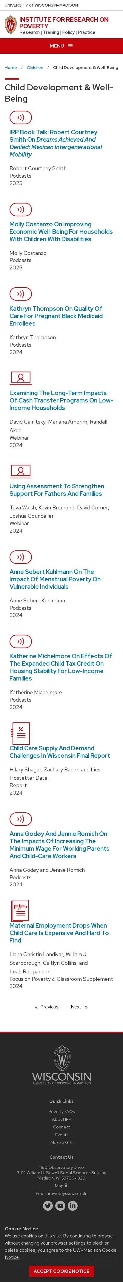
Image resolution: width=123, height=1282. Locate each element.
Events (61, 1134)
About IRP (61, 1119)
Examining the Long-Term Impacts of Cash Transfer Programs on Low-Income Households (61, 400)
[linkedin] (73, 1206)
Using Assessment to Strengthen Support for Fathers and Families (57, 490)
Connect (61, 1127)
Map (59, 1185)
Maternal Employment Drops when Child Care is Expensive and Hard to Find (59, 933)
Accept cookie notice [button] (61, 1271)
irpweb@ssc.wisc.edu (67, 1193)
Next (82, 1007)
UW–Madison (41, 5)
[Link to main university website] (61, 1085)
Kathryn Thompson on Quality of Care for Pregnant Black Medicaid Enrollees (56, 316)
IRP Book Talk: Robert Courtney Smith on (56, 143)
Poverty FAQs (62, 1111)
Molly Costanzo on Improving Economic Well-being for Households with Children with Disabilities (61, 231)
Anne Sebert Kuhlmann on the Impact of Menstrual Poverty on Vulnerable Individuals (55, 579)
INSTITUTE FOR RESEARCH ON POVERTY (64, 23)
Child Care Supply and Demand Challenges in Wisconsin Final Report (60, 752)
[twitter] (48, 1206)
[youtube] (60, 1206)
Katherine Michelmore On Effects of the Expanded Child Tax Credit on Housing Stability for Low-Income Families (61, 667)
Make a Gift (61, 1142)
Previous (52, 1007)
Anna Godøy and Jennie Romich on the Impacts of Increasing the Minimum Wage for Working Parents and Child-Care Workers (60, 845)
